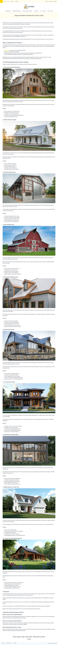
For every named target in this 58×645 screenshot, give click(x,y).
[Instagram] (30, 639)
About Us (12, 1)
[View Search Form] (1, 1)
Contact (16, 1)
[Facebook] (28, 639)
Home (5, 1)
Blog (8, 1)
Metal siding (6, 50)
